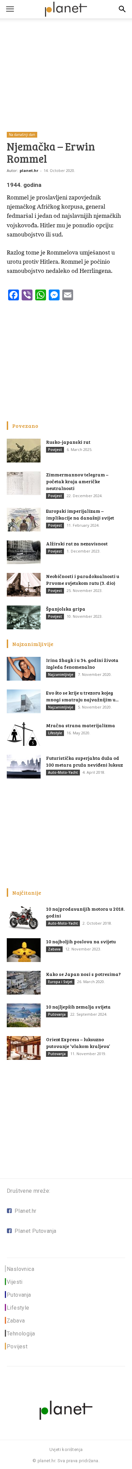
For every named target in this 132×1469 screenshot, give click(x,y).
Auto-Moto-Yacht (63, 772)
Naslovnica (20, 1269)
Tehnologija (21, 1333)
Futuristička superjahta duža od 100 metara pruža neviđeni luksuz (84, 761)
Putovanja (57, 1014)
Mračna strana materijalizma (80, 725)
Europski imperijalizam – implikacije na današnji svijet (80, 514)
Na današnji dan (22, 134)
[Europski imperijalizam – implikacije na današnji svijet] (24, 519)
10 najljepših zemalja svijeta (78, 1006)
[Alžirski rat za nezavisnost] (24, 552)
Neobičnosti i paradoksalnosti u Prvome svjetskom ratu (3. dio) (82, 579)
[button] (122, 9)
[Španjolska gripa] (24, 617)
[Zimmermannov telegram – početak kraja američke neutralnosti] (24, 483)
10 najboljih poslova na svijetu (81, 941)
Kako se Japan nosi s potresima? (83, 974)
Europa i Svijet (60, 981)
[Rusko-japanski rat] (24, 450)
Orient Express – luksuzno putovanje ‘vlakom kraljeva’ (78, 1042)
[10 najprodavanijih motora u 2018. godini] (24, 917)
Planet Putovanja (35, 1231)
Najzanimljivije (60, 674)
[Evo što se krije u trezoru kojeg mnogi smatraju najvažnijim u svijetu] (24, 701)
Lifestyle (55, 733)
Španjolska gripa (65, 609)
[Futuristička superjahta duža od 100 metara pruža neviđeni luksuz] (24, 767)
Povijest (55, 449)
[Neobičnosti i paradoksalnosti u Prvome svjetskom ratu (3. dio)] (24, 585)
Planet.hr (26, 1211)
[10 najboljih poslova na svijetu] (24, 950)
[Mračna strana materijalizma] (24, 734)
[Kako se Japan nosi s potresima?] (24, 983)
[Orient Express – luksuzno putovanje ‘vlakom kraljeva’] (24, 1048)
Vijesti (15, 1282)
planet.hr (29, 170)
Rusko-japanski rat (68, 442)
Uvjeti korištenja (66, 1449)
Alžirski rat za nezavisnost (77, 543)
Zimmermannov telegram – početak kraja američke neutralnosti (77, 481)
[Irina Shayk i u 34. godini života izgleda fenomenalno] (24, 669)
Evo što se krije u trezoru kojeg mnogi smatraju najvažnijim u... (82, 696)
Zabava (54, 949)
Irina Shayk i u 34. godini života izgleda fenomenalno (82, 663)
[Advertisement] (66, 64)
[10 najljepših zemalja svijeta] (24, 1015)
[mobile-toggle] (10, 9)
